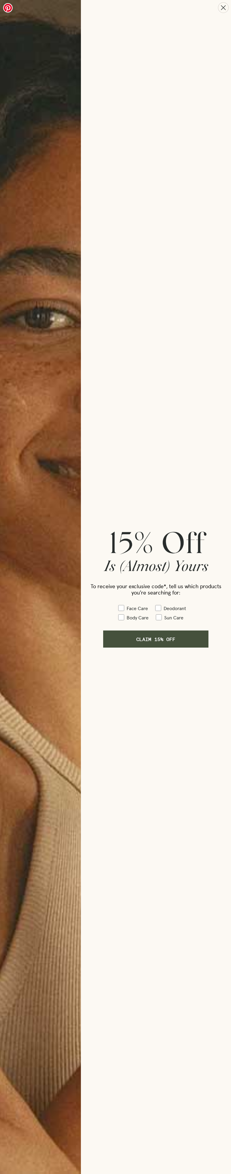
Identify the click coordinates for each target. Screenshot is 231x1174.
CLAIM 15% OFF (155, 639)
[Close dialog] (223, 7)
